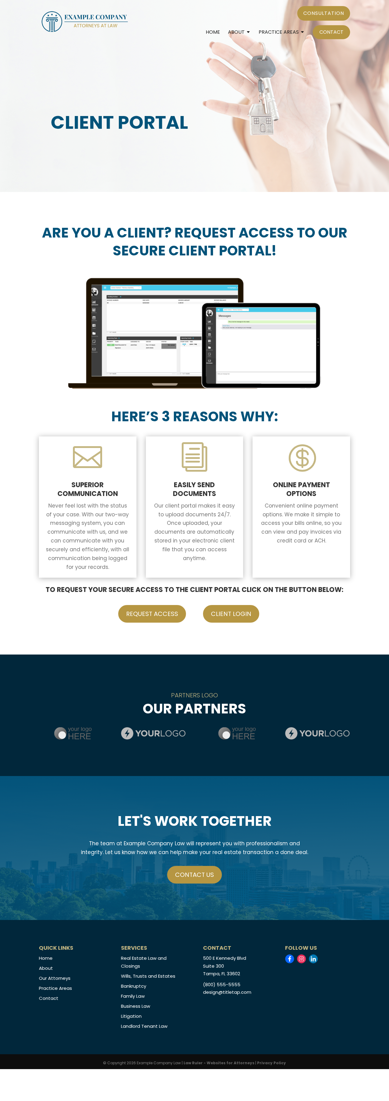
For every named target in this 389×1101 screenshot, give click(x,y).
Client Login (231, 614)
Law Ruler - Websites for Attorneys (219, 1062)
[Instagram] (301, 958)
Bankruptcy (133, 986)
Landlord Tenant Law (144, 1026)
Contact (331, 32)
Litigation (131, 1016)
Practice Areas (279, 33)
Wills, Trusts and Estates (148, 976)
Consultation (323, 13)
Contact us (194, 874)
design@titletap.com (227, 992)
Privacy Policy (271, 1062)
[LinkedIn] (313, 958)
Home (213, 33)
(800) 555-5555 (221, 984)
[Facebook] (289, 958)
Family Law (133, 996)
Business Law (135, 1006)
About (236, 33)
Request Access (152, 614)
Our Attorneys (55, 978)
